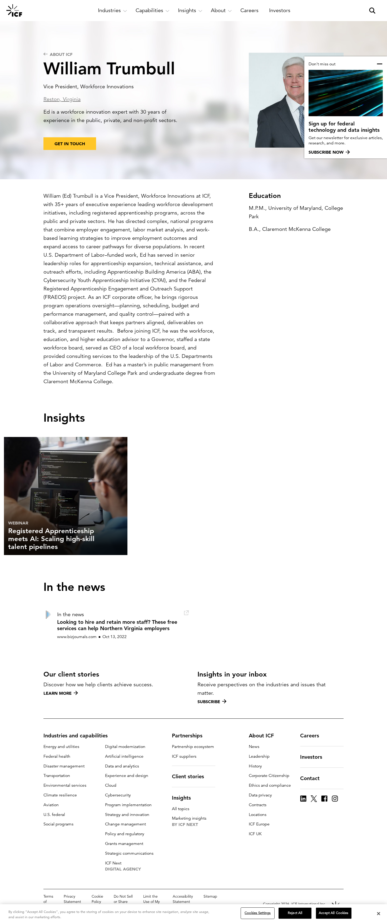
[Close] (378, 913)
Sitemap (210, 896)
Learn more (57, 693)
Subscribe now (326, 152)
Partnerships (187, 735)
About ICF (261, 735)
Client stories (188, 776)
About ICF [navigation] (61, 54)
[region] (193, 914)
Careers (309, 735)
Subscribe (208, 701)
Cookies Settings (258, 913)
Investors (311, 757)
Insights (181, 798)
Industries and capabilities (75, 735)
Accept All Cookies (333, 913)
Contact (310, 778)
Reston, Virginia (62, 99)
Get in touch (69, 143)
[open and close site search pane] (372, 10)
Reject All (295, 913)
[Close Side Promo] (379, 64)
